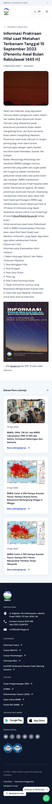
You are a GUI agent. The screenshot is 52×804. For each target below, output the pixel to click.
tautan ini (15, 366)
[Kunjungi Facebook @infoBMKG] (12, 736)
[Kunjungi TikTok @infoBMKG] (31, 736)
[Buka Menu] (47, 11)
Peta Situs (7, 781)
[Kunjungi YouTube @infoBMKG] (5, 736)
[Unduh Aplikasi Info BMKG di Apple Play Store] (38, 720)
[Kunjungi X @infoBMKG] (18, 736)
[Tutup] (47, 789)
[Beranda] (6, 11)
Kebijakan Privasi (10, 786)
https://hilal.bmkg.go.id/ (24, 216)
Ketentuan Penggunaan (24, 781)
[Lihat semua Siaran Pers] (47, 390)
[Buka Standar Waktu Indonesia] (47, 3)
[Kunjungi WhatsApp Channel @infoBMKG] (37, 736)
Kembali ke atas (16, 793)
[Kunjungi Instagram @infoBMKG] (25, 736)
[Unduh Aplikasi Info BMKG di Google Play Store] (14, 720)
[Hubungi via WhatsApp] (46, 798)
